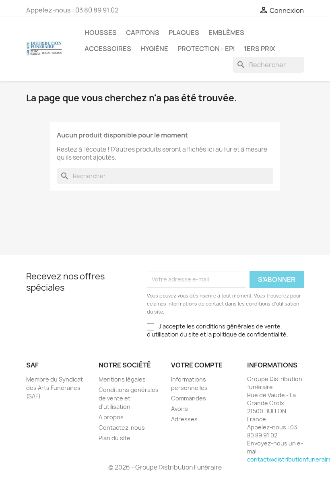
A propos (111, 417)
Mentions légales (122, 379)
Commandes (188, 398)
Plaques (184, 32)
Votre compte (197, 365)
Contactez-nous (122, 427)
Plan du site (114, 438)
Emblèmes (226, 32)
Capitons (142, 32)
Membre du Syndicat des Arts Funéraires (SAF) (54, 387)
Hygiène (154, 48)
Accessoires (108, 48)
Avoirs (179, 408)
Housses (101, 32)
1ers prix (259, 48)
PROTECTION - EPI (206, 48)
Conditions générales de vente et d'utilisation (129, 398)
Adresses (184, 419)
